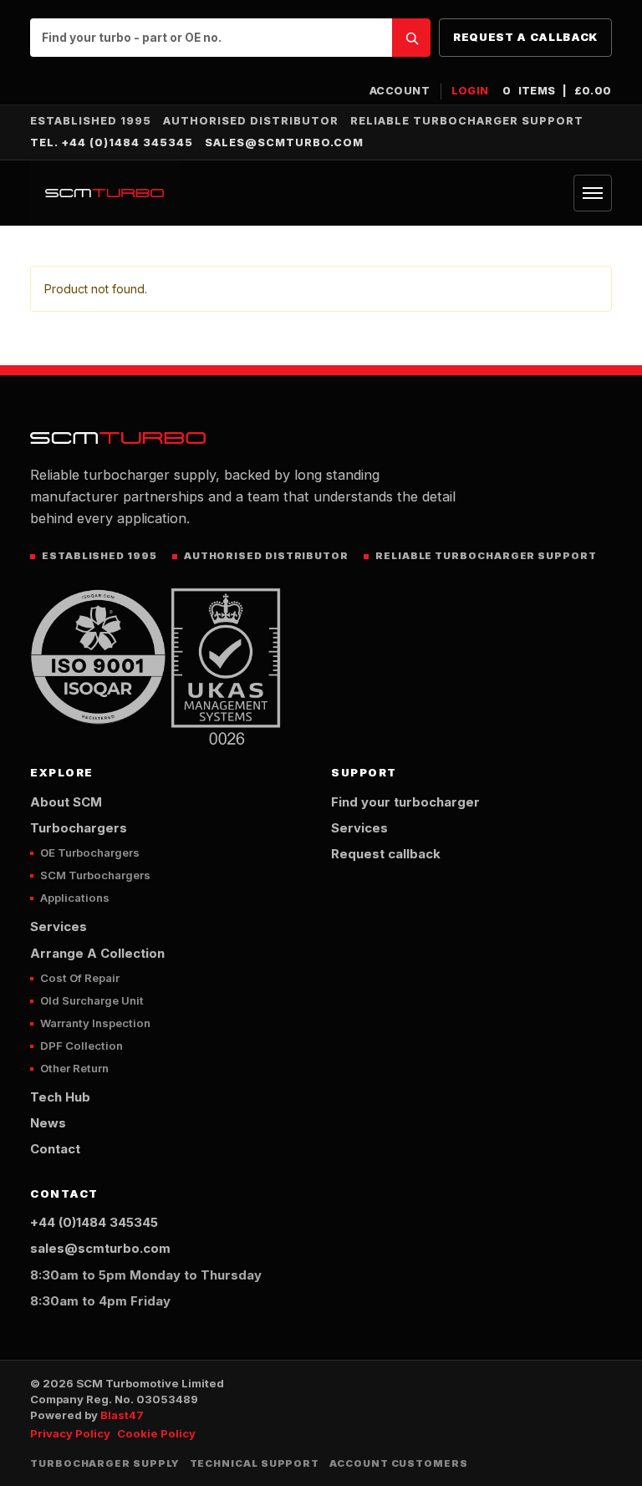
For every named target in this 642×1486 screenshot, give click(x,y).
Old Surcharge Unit (92, 1000)
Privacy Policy (70, 1433)
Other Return (74, 1068)
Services (58, 926)
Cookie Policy (156, 1433)
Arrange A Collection (97, 953)
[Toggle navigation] (592, 193)
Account (400, 90)
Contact (55, 1149)
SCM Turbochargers (95, 875)
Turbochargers (78, 828)
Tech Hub (60, 1097)
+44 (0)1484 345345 (94, 1222)
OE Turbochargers (90, 852)
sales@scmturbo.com (284, 142)
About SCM (66, 802)
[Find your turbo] (411, 37)
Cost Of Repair (80, 978)
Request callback (386, 854)
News (48, 1123)
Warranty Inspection (95, 1023)
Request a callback (525, 36)
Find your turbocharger (405, 802)
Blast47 (122, 1415)
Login (470, 90)
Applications (75, 897)
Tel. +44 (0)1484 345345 (111, 142)
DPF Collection (81, 1045)
